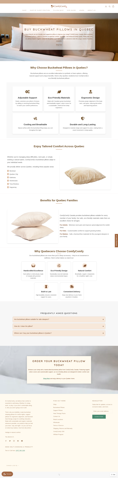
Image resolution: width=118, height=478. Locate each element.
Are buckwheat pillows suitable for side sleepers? (31, 319)
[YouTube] (22, 441)
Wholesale (56, 422)
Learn (81, 10)
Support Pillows (58, 410)
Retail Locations (58, 419)
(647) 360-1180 (20, 450)
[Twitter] (10, 441)
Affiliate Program (58, 434)
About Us (92, 10)
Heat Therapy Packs (59, 413)
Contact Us (56, 416)
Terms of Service (58, 425)
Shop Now (59, 45)
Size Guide (71, 10)
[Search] (109, 6)
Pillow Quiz (58, 10)
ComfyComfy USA (58, 431)
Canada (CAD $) (11, 465)
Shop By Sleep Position (40, 10)
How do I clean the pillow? (23, 326)
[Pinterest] (18, 441)
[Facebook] (6, 441)
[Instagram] (14, 441)
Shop (24, 10)
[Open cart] (113, 6)
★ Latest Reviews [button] (116, 240)
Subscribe (99, 416)
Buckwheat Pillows (59, 407)
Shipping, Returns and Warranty (62, 428)
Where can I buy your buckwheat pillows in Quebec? (33, 333)
